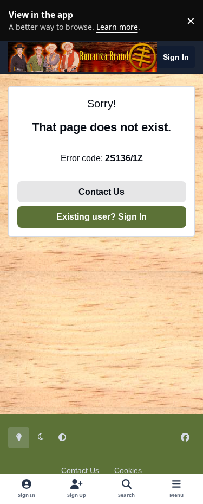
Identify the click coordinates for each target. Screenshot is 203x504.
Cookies (128, 470)
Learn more (23, 20)
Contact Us (101, 191)
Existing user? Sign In (101, 216)
